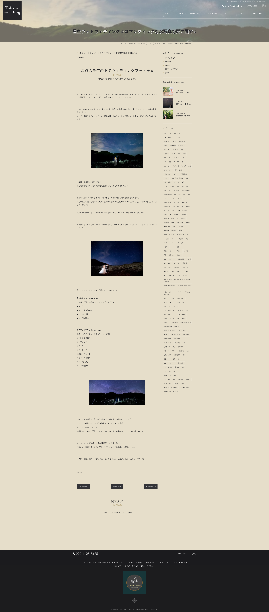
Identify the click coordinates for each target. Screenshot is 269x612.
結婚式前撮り (182, 259)
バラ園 (179, 275)
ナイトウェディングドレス (171, 371)
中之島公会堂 (174, 322)
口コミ (175, 314)
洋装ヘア (166, 271)
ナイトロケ (177, 263)
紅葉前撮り (177, 355)
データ (173, 154)
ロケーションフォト (177, 271)
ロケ (172, 247)
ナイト (186, 251)
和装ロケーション (169, 251)
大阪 (165, 133)
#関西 (130, 512)
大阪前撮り (186, 335)
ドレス (166, 243)
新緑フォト (177, 326)
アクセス (171, 298)
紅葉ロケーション (180, 343)
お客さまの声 (167, 355)
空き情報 (166, 222)
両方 (189, 194)
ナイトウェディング (169, 310)
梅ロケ (185, 275)
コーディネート (168, 170)
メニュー (172, 243)
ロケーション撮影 (182, 210)
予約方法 (180, 347)
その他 (166, 73)
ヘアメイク (182, 314)
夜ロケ (166, 302)
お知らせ (79, 472)
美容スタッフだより (171, 69)
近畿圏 (188, 222)
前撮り (166, 145)
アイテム (176, 162)
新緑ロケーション (180, 383)
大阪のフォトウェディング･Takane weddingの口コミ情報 (177, 280)
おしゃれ (166, 166)
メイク (184, 318)
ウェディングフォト (182, 186)
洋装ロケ (179, 255)
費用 (182, 150)
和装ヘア (185, 267)
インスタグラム (168, 343)
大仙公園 (166, 239)
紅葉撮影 (174, 387)
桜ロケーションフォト (170, 330)
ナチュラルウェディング (178, 166)
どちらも (176, 190)
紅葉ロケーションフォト (171, 391)
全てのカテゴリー (170, 58)
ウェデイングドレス (169, 363)
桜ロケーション (179, 367)
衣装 (189, 166)
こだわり (166, 178)
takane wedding (168, 326)
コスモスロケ (167, 263)
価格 (184, 154)
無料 (170, 162)
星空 (165, 158)
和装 (179, 137)
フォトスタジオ (168, 367)
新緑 (180, 230)
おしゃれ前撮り (168, 383)
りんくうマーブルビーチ (177, 302)
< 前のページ (83, 486)
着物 (187, 239)
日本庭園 (180, 226)
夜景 (189, 259)
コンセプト (167, 150)
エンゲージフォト (183, 310)
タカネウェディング (169, 137)
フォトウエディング (176, 198)
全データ (176, 202)
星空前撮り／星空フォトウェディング (174, 141)
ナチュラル (176, 206)
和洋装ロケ (177, 267)
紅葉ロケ (171, 255)
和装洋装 (180, 379)
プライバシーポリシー (170, 351)
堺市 (165, 255)
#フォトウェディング (117, 512)
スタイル (176, 182)
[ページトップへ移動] (194, 554)
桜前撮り (174, 230)
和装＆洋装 (180, 222)
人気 (165, 162)
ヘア (178, 318)
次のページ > (151, 486)
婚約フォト (167, 314)
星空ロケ (188, 379)
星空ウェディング (169, 235)
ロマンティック (181, 218)
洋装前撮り (177, 339)
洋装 (179, 154)
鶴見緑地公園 (167, 202)
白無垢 (172, 186)
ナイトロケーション (169, 379)
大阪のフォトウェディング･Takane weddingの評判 (177, 287)
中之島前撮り (167, 339)
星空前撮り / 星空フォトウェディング (174, 194)
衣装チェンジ (167, 267)
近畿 (174, 226)
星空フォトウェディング (171, 306)
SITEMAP (151, 566)
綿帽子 (188, 206)
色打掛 (166, 186)
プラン (176, 174)
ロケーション (182, 145)
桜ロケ (188, 271)
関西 (172, 218)
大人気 (166, 214)
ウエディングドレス (169, 259)
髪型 (183, 182)
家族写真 (184, 202)
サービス (175, 150)
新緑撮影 (166, 387)
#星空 (105, 512)
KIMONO (173, 145)
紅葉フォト (176, 359)
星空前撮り (181, 363)
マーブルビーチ (175, 335)
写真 (165, 190)
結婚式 (166, 322)
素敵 (172, 222)
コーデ (166, 198)
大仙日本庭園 (186, 190)
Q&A (165, 298)
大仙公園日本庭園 (184, 387)
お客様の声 (167, 347)
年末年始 (166, 218)
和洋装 (185, 263)
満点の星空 (167, 226)
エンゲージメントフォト (180, 158)
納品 (174, 347)
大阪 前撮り (167, 182)
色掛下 (176, 214)
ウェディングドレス (182, 235)
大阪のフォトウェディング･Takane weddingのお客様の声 (177, 293)
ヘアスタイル (167, 174)
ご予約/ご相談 (252, 6)
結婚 (180, 170)
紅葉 (187, 178)
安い (170, 190)
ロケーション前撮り (177, 239)
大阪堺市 (166, 247)
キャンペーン (183, 330)
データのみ (167, 206)
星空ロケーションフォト (171, 375)
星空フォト (167, 359)
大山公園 (180, 243)
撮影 (178, 247)
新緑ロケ (166, 335)
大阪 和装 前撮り (177, 178)
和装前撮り (184, 174)
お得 (172, 210)
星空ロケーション (184, 351)
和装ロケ (179, 251)
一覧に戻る (117, 486)
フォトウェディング (174, 133)
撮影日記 (167, 62)
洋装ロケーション (186, 322)
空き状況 (166, 230)
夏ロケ (185, 355)
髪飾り (166, 318)
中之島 (172, 318)
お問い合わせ (181, 298)
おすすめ (166, 154)
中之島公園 (171, 275)
